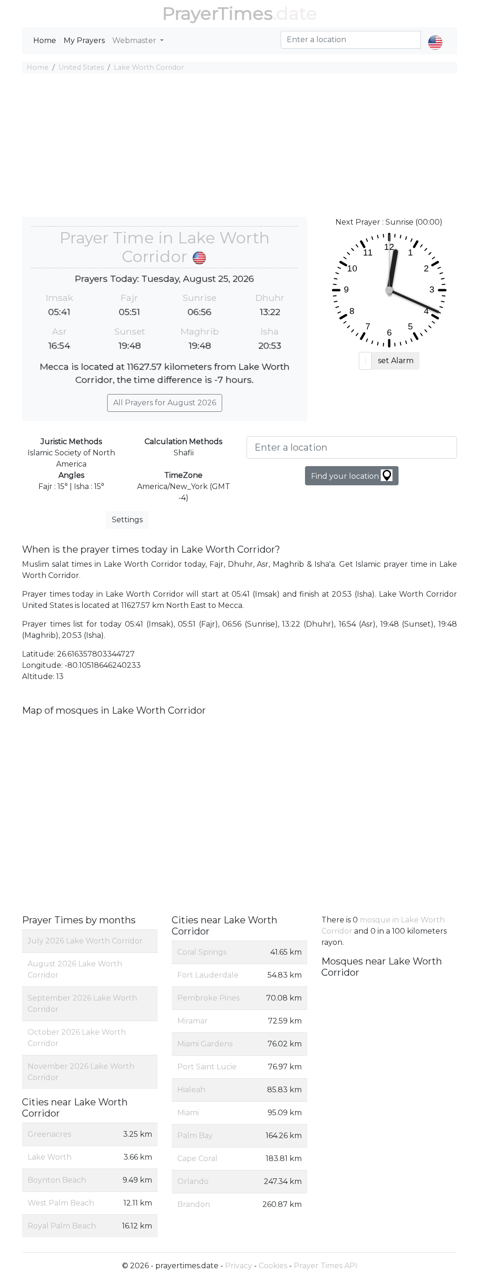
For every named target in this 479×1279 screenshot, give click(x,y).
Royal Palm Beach (62, 1225)
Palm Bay (195, 1135)
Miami (188, 1112)
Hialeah (191, 1089)
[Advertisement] (239, 146)
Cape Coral (197, 1158)
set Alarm (396, 360)
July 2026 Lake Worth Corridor (85, 940)
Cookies (273, 1265)
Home (44, 40)
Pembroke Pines (208, 998)
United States (81, 67)
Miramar (192, 1020)
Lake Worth (50, 1157)
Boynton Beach (57, 1180)
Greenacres (49, 1134)
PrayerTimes (217, 13)
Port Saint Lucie (207, 1066)
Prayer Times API (325, 1265)
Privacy (238, 1265)
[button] (435, 34)
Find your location (346, 476)
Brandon (193, 1204)
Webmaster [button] (135, 40)
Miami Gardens (204, 1043)
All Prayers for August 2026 (164, 402)
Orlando (193, 1181)
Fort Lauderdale (208, 975)
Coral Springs (201, 952)
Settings (127, 519)
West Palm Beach (61, 1203)
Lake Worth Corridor (149, 67)
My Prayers (84, 40)
